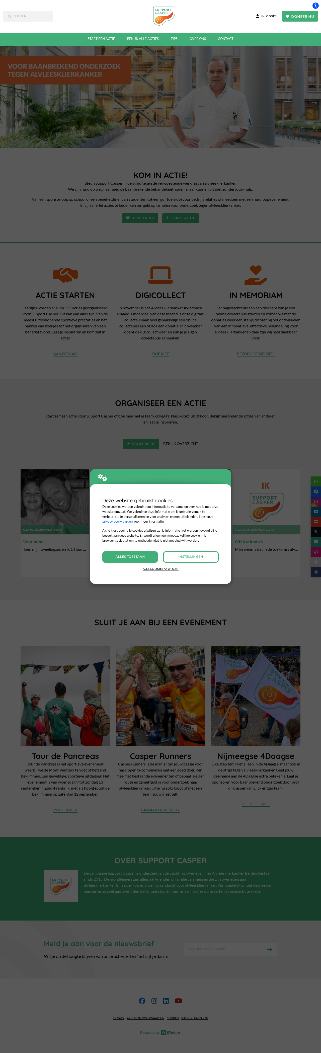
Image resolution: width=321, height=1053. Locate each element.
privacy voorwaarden (117, 521)
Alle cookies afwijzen (161, 568)
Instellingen (190, 557)
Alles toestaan (130, 557)
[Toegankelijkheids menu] (315, 6)
